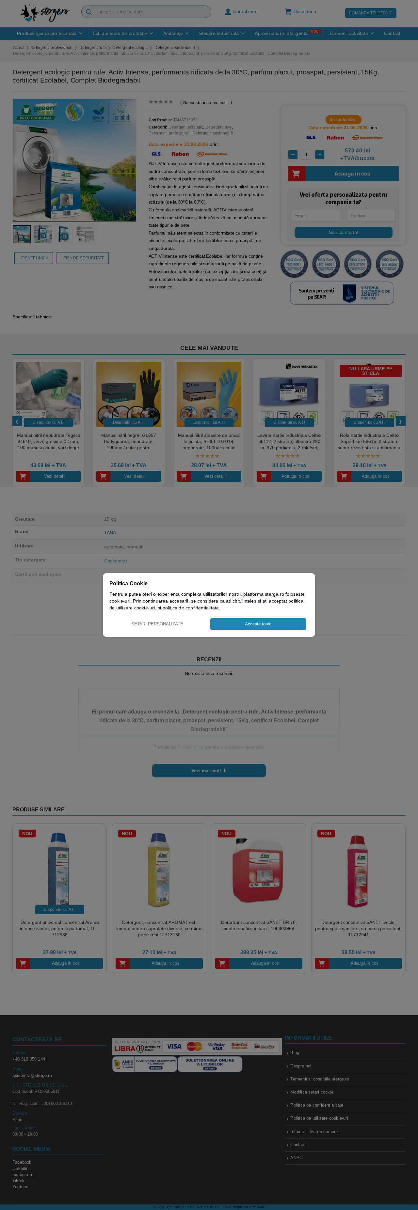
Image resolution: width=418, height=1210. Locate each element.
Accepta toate (258, 623)
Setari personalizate (157, 623)
